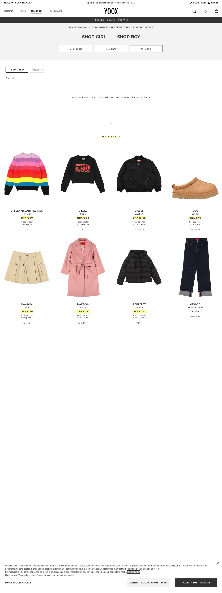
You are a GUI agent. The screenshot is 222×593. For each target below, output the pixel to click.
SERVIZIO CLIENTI (25, 3)
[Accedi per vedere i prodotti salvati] (205, 11)
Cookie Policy (133, 572)
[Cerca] (194, 11)
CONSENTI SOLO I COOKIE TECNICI (148, 582)
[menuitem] (9, 11)
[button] (111, 124)
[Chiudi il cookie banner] (217, 563)
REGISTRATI (199, 3)
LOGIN (213, 3)
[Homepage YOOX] (111, 11)
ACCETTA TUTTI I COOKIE (196, 582)
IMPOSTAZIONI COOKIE (18, 582)
